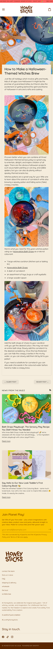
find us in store (7, 575)
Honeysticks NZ (10, 646)
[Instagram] (12, 637)
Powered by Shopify (30, 646)
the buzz (5, 590)
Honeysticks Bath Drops (23, 251)
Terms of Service (16, 537)
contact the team (8, 571)
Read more (6, 441)
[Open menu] (5, 9)
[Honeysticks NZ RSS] (50, 390)
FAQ (3, 579)
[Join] (49, 529)
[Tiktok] (8, 637)
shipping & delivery (9, 583)
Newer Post (42, 382)
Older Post (10, 382)
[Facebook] (3, 637)
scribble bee (6, 594)
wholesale (5, 586)
